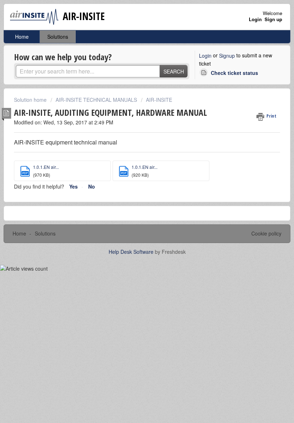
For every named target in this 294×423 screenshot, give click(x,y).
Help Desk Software (132, 251)
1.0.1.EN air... (46, 167)
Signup (227, 55)
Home (22, 36)
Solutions (57, 36)
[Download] (133, 207)
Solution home (31, 99)
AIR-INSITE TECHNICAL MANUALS (96, 99)
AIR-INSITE (159, 99)
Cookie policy (266, 233)
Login (205, 55)
